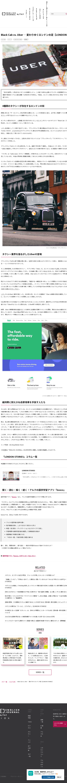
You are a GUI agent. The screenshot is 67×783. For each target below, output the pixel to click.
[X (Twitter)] (8, 718)
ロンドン (40, 120)
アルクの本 (41, 734)
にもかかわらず (17, 131)
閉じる (59, 777)
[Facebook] (1, 718)
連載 (3, 464)
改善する (20, 309)
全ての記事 (29, 748)
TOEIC (30, 722)
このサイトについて (41, 752)
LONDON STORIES (18, 39)
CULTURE (3, 39)
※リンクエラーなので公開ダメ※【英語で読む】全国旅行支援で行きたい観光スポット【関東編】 (35, 621)
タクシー (3, 115)
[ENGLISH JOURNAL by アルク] (9, 13)
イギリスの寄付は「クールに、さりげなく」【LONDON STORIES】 (26, 606)
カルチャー (29, 734)
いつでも (45, 427)
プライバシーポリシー (16, 776)
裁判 (47, 302)
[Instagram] (5, 718)
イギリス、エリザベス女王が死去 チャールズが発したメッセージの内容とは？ (30, 575)
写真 (6, 445)
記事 (5, 450)
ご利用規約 (3, 776)
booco (14, 497)
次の (10, 515)
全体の (55, 274)
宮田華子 (26, 39)
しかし (3, 294)
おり (48, 149)
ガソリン (60, 409)
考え (35, 434)
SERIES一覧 (40, 672)
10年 (23, 138)
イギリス (10, 39)
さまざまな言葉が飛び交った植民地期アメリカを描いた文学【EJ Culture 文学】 (30, 616)
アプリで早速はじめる (48, 777)
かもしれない (15, 289)
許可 (21, 161)
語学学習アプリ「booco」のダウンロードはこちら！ (19, 556)
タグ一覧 (4, 682)
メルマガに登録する (58, 724)
